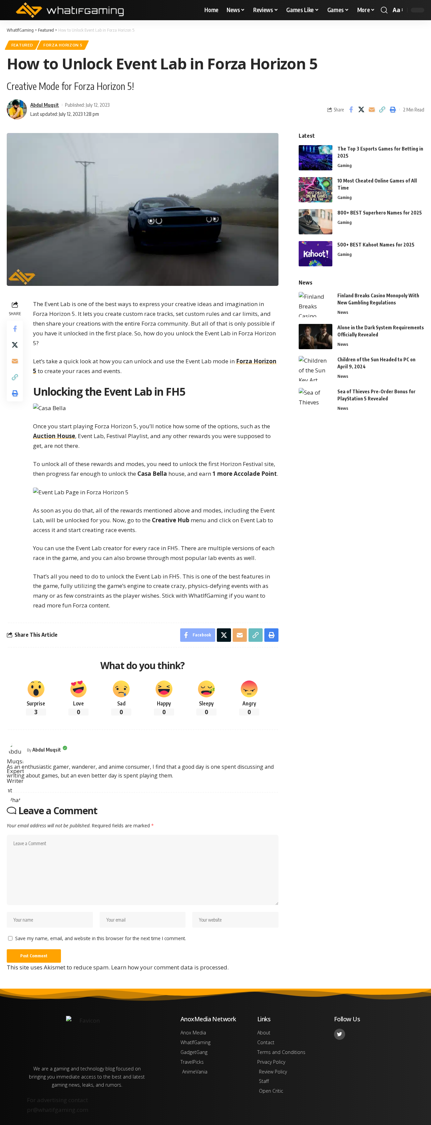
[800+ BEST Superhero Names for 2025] (315, 221)
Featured (22, 44)
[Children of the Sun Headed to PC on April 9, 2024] (315, 368)
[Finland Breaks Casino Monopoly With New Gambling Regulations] (315, 304)
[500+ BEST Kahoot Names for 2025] (315, 253)
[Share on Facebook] (351, 109)
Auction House (54, 436)
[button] (384, 10)
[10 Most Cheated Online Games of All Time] (315, 189)
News (342, 312)
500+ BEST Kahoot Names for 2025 (376, 244)
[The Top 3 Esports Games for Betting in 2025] (315, 157)
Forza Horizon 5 (62, 44)
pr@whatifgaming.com (57, 1110)
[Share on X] (361, 109)
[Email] (371, 109)
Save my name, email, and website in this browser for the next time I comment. (100, 938)
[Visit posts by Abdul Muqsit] (15, 749)
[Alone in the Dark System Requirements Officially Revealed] (315, 336)
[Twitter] (339, 1034)
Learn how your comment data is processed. (170, 967)
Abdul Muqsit (44, 105)
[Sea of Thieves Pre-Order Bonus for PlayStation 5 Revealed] (315, 400)
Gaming (344, 165)
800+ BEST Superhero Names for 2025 (379, 213)
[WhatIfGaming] (70, 10)
